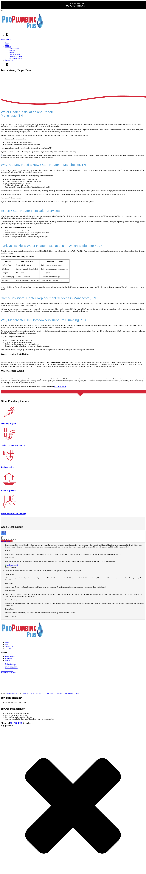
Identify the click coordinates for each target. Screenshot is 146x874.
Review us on (6, 541)
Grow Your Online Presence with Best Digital (37, 693)
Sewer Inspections (15, 56)
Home (7, 43)
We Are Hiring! (75, 5)
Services (8, 47)
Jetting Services (14, 54)
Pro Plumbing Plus (12, 693)
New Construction (15, 58)
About (7, 45)
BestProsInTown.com (8, 672)
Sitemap (8, 648)
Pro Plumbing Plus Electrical (7, 671)
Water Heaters (14, 49)
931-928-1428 (5, 39)
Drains (11, 52)
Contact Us (9, 60)
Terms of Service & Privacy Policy (67, 693)
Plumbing (12, 50)
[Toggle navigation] (2, 10)
